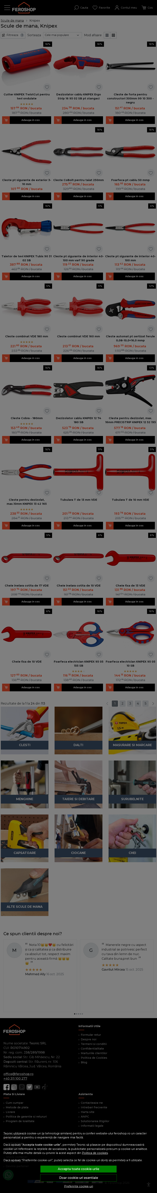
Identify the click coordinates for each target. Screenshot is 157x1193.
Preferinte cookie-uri (78, 1186)
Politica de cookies (95, 1153)
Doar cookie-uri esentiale (78, 1178)
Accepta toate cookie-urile (78, 1169)
